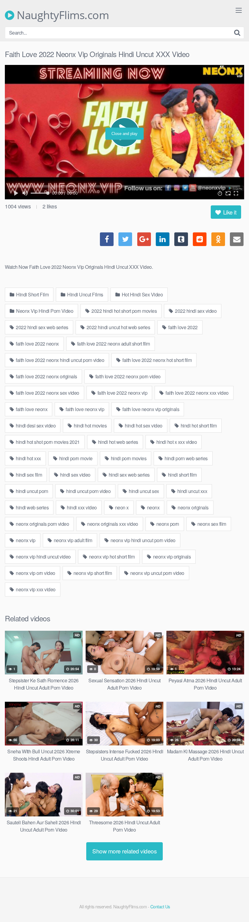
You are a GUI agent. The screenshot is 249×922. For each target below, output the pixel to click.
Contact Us (160, 906)
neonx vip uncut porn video (156, 572)
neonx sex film (211, 523)
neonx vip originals (171, 556)
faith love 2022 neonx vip (121, 392)
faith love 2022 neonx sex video (47, 392)
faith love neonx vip (84, 409)
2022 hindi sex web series (41, 327)
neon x (121, 507)
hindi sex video (74, 474)
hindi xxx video (81, 507)
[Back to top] (232, 902)
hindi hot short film (198, 425)
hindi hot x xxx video (176, 441)
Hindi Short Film (32, 294)
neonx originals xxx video (112, 523)
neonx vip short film (92, 572)
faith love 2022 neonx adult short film (113, 343)
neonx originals (193, 507)
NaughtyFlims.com (61, 15)
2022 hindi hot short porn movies (123, 310)
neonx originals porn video (42, 523)
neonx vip (25, 540)
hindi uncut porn (31, 491)
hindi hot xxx (28, 458)
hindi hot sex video (143, 425)
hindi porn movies (128, 458)
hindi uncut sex (143, 491)
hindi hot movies (90, 425)
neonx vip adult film (72, 540)
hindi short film (182, 474)
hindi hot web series (117, 441)
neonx (152, 507)
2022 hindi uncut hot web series (117, 327)
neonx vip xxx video (35, 589)
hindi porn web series (186, 458)
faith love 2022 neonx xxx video (197, 392)
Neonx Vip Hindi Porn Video (44, 310)
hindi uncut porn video (88, 491)
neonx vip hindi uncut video (43, 556)
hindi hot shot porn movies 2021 (47, 441)
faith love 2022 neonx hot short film (156, 359)
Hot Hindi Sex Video (142, 294)
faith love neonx (31, 409)
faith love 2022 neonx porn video (127, 376)
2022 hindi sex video (195, 310)
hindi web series (32, 507)
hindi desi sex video (35, 425)
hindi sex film (28, 474)
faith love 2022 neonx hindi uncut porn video (59, 359)
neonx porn (167, 523)
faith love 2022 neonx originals (46, 376)
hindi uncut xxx (191, 491)
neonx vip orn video (35, 572)
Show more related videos (124, 851)
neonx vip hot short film (111, 556)
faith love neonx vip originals (150, 409)
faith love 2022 (182, 327)
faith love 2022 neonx (37, 343)
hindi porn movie (75, 458)
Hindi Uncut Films (84, 294)
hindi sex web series (128, 474)
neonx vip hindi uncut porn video (142, 540)
